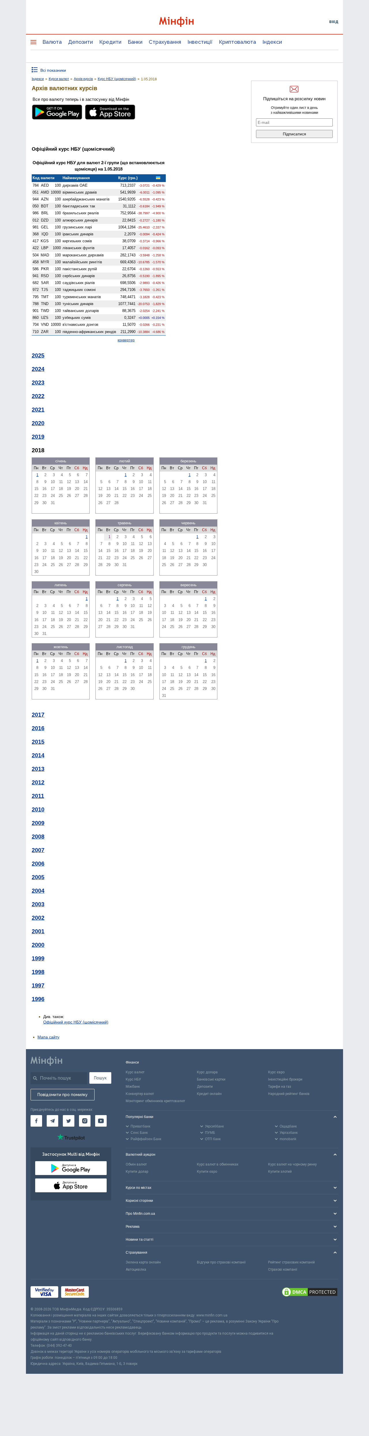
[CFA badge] (104, 1292)
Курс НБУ (133, 1079)
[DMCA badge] (309, 1292)
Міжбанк (133, 1087)
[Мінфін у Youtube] (101, 1121)
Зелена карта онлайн (143, 1262)
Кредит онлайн (209, 1094)
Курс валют (135, 1072)
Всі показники (53, 70)
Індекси (272, 42)
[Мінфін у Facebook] (36, 1121)
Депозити (80, 42)
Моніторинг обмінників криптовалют (155, 1101)
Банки (135, 42)
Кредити (110, 42)
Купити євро (207, 1172)
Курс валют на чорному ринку (292, 1164)
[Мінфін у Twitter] (68, 1121)
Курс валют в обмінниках (217, 1164)
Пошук (100, 1078)
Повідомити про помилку (62, 1094)
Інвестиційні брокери (285, 1079)
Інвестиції (199, 42)
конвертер (126, 340)
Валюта (52, 42)
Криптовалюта (237, 42)
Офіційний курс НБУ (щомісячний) (75, 1022)
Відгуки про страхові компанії (221, 1262)
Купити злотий (280, 1172)
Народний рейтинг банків (289, 1094)
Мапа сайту (48, 1037)
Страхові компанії (282, 1269)
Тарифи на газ (279, 1087)
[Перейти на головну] (184, 22)
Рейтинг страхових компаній (291, 1262)
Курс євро (276, 1072)
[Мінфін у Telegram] (52, 1121)
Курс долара (207, 1072)
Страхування (165, 42)
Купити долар (137, 1172)
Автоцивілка (136, 1269)
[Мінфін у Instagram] (85, 1121)
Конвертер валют (140, 1094)
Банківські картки (211, 1079)
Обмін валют (136, 1164)
